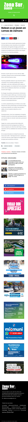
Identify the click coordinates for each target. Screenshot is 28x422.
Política (10, 410)
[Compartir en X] (7, 38)
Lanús (13, 408)
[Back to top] (26, 420)
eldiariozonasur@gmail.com (9, 398)
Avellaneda (23, 405)
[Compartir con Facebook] (3, 38)
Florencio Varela (6, 408)
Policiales (17, 25)
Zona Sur (23, 25)
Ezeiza (24, 407)
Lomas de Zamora (8, 25)
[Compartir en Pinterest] (11, 38)
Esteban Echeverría (16, 407)
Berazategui (5, 407)
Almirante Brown (13, 405)
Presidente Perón (16, 410)
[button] (2, 20)
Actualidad (4, 405)
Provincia (23, 410)
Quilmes (4, 412)
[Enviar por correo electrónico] (15, 38)
